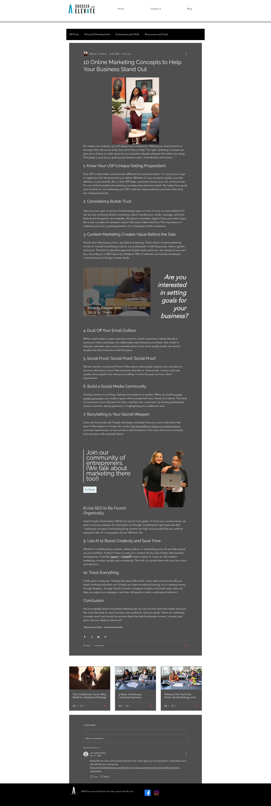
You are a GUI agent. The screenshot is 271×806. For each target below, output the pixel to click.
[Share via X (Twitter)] (91, 636)
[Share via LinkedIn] (98, 636)
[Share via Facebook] (84, 636)
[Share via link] (105, 636)
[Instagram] (156, 793)
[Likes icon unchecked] (92, 776)
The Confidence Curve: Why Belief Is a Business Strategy (89, 696)
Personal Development (97, 34)
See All (199, 661)
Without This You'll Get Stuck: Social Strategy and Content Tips (179, 696)
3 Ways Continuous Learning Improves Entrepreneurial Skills (131, 696)
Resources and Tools (156, 34)
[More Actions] (186, 754)
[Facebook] (148, 793)
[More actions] (186, 53)
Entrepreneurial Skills (127, 34)
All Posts (74, 34)
